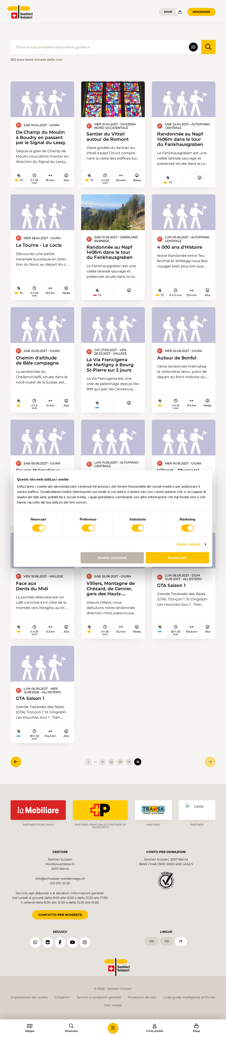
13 (120, 762)
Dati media (113, 1005)
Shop (168, 11)
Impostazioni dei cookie (29, 997)
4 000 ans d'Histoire (179, 247)
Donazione (201, 11)
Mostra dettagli (189, 544)
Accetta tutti (177, 558)
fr (167, 941)
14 (128, 762)
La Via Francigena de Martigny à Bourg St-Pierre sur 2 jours (110, 364)
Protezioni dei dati (142, 997)
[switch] (88, 528)
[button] (113, 1028)
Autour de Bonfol (176, 357)
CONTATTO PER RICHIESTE (60, 915)
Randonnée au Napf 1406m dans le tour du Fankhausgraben (180, 139)
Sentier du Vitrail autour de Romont (108, 136)
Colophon (62, 997)
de (151, 941)
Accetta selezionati (112, 558)
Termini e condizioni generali (99, 997)
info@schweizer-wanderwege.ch (60, 879)
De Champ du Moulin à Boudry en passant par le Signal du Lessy (41, 137)
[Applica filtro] (208, 47)
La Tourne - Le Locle (39, 245)
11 (102, 762)
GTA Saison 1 (171, 585)
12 (111, 762)
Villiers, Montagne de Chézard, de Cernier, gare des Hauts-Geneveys (111, 588)
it (181, 941)
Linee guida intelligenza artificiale (189, 997)
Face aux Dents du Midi (32, 586)
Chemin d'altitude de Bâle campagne (37, 360)
